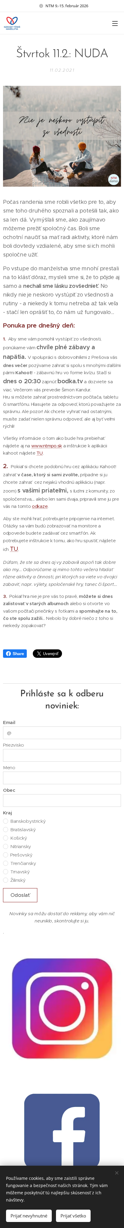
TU (39, 453)
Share (18, 653)
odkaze (40, 506)
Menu (115, 23)
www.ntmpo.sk (46, 446)
